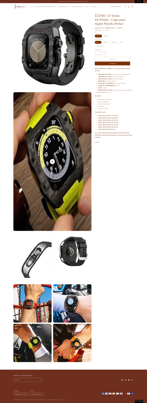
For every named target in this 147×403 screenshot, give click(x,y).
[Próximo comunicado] (133, 1)
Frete (96, 30)
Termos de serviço (52, 399)
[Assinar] (40, 380)
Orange (115, 43)
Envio (58, 399)
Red (122, 43)
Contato (63, 399)
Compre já (112, 63)
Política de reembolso (29, 399)
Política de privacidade (41, 399)
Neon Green (100, 46)
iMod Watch (19, 399)
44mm (99, 36)
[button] (46, 6)
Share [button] (98, 142)
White (106, 43)
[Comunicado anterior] (13, 1)
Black (98, 43)
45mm (107, 36)
